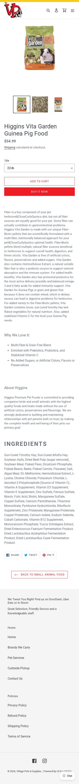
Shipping (9, 147)
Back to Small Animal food (42, 574)
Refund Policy (17, 715)
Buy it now (39, 191)
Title (6, 160)
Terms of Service (19, 736)
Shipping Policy (18, 726)
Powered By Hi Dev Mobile (57, 771)
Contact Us (15, 678)
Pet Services (16, 658)
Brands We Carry (19, 647)
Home (12, 637)
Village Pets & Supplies (28, 771)
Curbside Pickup (19, 668)
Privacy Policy (17, 705)
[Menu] (72, 10)
